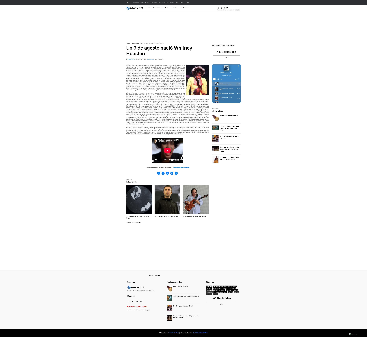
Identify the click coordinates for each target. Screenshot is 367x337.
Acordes (209, 286)
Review (236, 292)
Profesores (210, 292)
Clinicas (209, 288)
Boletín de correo (152, 2)
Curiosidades (217, 288)
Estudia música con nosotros (166, 2)
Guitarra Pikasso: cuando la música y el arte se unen (229, 128)
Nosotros (129, 2)
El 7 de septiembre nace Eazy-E (229, 137)
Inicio (149, 8)
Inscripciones (157, 8)
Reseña (230, 292)
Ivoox (187, 2)
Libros (215, 290)
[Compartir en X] (163, 173)
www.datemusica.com (181, 167)
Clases (234, 286)
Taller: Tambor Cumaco (229, 115)
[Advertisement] (183, 26)
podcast (235, 290)
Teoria (215, 294)
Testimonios (185, 8)
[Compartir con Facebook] (158, 173)
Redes (175, 8)
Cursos (167, 8)
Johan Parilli (131, 59)
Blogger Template (200, 333)
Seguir (237, 10)
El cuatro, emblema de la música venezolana (229, 158)
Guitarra (209, 290)
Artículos (227, 286)
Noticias (228, 290)
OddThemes (174, 333)
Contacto (136, 2)
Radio (177, 2)
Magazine (222, 290)
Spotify (182, 2)
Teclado (209, 294)
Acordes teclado (218, 286)
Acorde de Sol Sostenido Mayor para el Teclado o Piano (229, 149)
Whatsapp (143, 2)
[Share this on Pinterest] (167, 173)
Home (128, 43)
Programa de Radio (221, 292)
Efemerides (135, 43)
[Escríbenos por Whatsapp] (353, 334)
